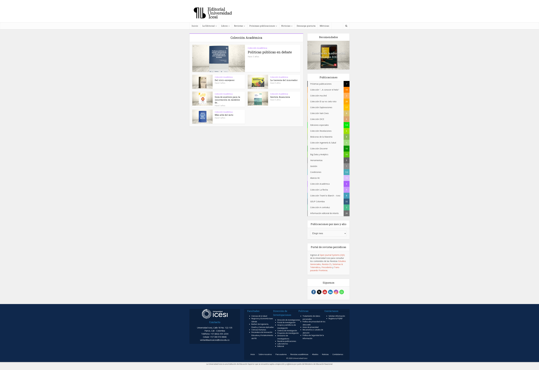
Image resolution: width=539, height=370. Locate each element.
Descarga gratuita (306, 25)
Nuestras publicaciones (286, 341)
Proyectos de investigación (288, 333)
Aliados (315, 354)
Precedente (326, 267)
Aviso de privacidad (310, 327)
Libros (224, 25)
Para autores (281, 354)
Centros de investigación (287, 330)
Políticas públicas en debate (270, 52)
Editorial (280, 346)
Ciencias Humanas (258, 330)
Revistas (238, 25)
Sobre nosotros (265, 354)
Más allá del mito (224, 114)
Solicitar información (337, 316)
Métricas (324, 25)
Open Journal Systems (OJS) (332, 255)
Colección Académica (257, 48)
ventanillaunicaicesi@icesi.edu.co (214, 340)
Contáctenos (337, 354)
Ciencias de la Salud (259, 316)
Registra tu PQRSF (335, 318)
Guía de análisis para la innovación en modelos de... (227, 100)
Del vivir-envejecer (225, 80)
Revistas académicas (299, 354)
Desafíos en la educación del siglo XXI (328, 55)
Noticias (285, 25)
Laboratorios (282, 344)
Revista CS (326, 264)
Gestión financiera (280, 97)
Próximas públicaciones (262, 25)
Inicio (195, 25)
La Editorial (208, 25)
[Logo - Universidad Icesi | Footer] (215, 313)
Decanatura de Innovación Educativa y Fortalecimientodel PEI (262, 335)
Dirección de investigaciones (288, 320)
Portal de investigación (286, 322)
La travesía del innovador (284, 80)
